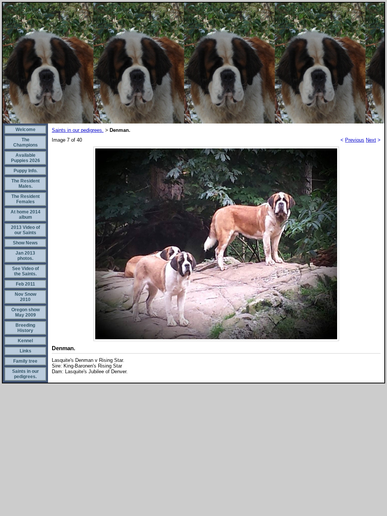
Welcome (25, 129)
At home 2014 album (25, 214)
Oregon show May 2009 (25, 312)
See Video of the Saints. (25, 271)
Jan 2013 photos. (25, 255)
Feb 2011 (25, 284)
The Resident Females (25, 199)
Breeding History (25, 328)
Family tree (25, 361)
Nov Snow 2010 (25, 297)
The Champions (25, 142)
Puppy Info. (25, 170)
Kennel (25, 340)
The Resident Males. (25, 183)
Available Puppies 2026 (25, 158)
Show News (25, 243)
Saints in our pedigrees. (25, 374)
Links (25, 351)
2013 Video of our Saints (25, 230)
